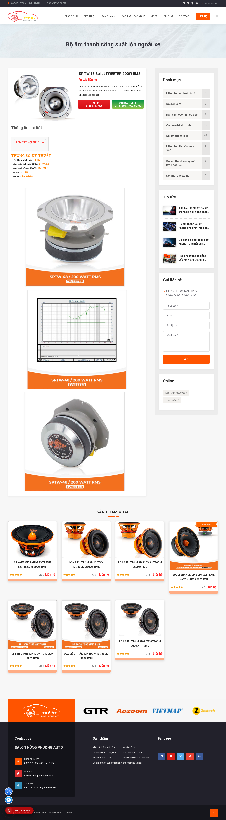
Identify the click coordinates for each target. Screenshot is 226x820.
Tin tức (168, 16)
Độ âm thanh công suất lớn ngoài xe (186, 163)
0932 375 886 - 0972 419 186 (181, 295)
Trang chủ (71, 16)
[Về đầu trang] (214, 813)
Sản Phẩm (108, 16)
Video (154, 16)
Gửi (186, 359)
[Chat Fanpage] (8, 800)
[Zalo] (8, 791)
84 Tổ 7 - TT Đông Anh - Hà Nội (182, 291)
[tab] (77, 172)
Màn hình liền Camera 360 (186, 148)
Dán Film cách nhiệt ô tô (186, 114)
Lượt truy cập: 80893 (176, 392)
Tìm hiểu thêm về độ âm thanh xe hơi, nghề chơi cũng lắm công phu (193, 211)
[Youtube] (197, 3)
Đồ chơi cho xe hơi (186, 175)
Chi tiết (32, 543)
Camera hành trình (186, 125)
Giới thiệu (90, 16)
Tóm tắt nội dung (28, 142)
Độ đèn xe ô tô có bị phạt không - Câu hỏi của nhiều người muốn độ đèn (194, 243)
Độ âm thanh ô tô (186, 135)
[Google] (192, 3)
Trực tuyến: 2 (172, 400)
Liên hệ (203, 16)
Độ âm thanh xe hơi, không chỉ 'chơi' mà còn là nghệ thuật (193, 227)
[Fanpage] (184, 3)
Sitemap (184, 16)
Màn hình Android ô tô (186, 93)
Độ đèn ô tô (186, 104)
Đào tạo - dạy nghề (133, 16)
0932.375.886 (211, 3)
